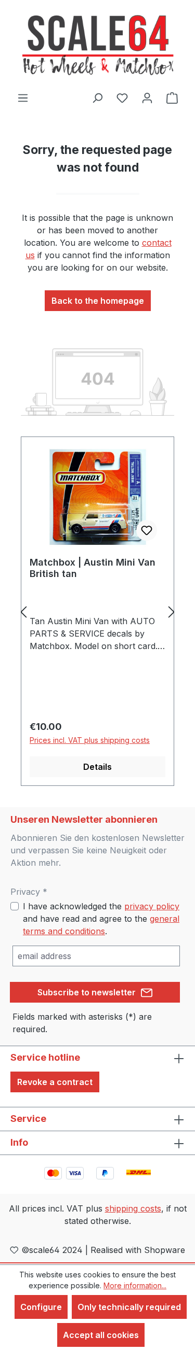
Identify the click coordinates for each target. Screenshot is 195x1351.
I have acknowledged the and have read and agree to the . (101, 918)
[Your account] (147, 97)
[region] (97, 611)
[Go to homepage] (98, 45)
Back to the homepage (97, 300)
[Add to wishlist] (146, 530)
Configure (41, 1307)
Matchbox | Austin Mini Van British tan (92, 568)
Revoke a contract (55, 1082)
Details (97, 767)
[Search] (97, 97)
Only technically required (129, 1307)
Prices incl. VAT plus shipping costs (90, 740)
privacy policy (151, 906)
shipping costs (133, 1208)
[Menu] (22, 97)
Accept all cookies (101, 1335)
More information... (134, 1285)
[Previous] (23, 611)
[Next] (171, 611)
